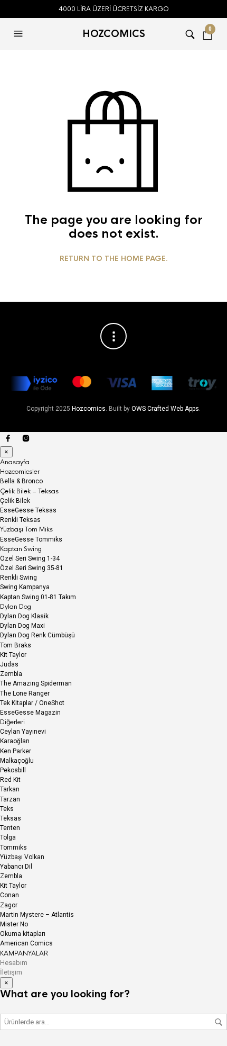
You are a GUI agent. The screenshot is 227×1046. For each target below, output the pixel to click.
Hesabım (13, 963)
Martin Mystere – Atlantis (37, 914)
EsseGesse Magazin (30, 712)
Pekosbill (13, 770)
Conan (9, 895)
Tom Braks (15, 645)
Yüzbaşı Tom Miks (26, 529)
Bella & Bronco (21, 481)
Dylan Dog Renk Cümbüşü (37, 635)
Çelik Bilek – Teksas (29, 491)
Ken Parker (15, 751)
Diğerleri (12, 722)
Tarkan (10, 789)
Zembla (11, 674)
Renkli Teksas (20, 520)
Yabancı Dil (16, 866)
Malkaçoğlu (17, 760)
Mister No (14, 924)
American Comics (26, 943)
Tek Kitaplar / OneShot (32, 703)
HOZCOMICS (113, 34)
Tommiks (13, 847)
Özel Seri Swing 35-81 (31, 568)
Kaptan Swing (21, 549)
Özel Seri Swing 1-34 (30, 558)
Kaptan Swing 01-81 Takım (38, 597)
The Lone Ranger (25, 693)
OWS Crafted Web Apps (165, 408)
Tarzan (10, 799)
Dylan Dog (15, 606)
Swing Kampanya (25, 587)
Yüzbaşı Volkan (22, 857)
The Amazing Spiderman (36, 683)
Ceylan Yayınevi (23, 731)
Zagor (8, 905)
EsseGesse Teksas (28, 510)
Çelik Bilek (15, 500)
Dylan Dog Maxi (22, 625)
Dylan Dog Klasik (24, 616)
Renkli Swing (18, 577)
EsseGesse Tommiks (31, 539)
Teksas (10, 818)
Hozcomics (89, 408)
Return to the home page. (114, 259)
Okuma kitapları (22, 933)
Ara (218, 1022)
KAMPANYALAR (24, 953)
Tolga (8, 837)
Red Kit (10, 779)
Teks (7, 809)
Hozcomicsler (20, 471)
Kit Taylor (13, 655)
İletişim (11, 972)
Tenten (10, 828)
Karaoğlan (15, 741)
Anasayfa (15, 462)
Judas (9, 664)
